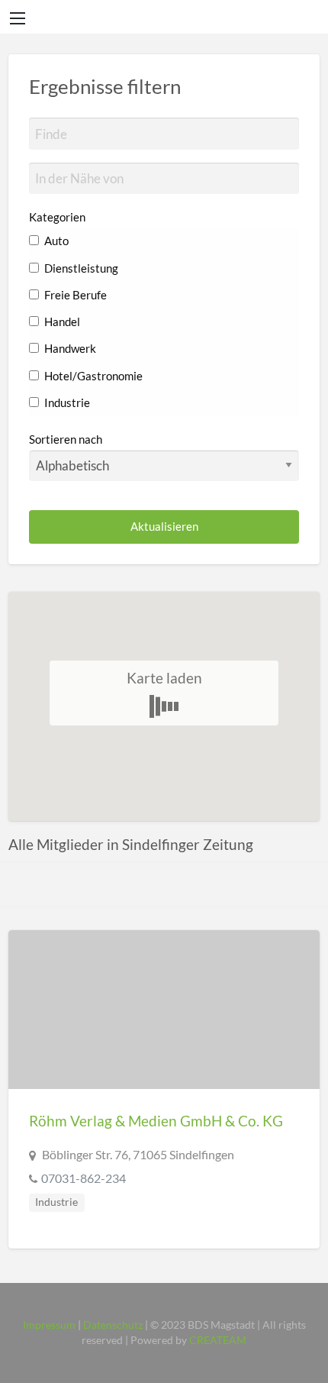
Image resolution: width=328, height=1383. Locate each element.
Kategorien (57, 217)
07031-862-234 (83, 1178)
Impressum (49, 1325)
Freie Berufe (74, 295)
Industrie (66, 402)
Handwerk (69, 348)
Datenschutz (113, 1325)
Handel (61, 321)
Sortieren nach (65, 439)
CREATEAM (217, 1340)
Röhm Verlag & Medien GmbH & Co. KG (156, 1120)
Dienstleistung (80, 268)
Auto (55, 240)
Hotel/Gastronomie (92, 376)
